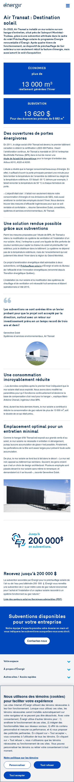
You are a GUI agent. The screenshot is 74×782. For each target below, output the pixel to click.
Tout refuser (47, 765)
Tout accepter (17, 775)
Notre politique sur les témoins (21, 757)
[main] (37, 733)
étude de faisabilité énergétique (20, 158)
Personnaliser (17, 765)
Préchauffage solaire (31, 266)
